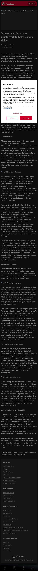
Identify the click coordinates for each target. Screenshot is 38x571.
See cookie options (17, 113)
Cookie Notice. (8, 108)
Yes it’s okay (26, 118)
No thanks (12, 118)
